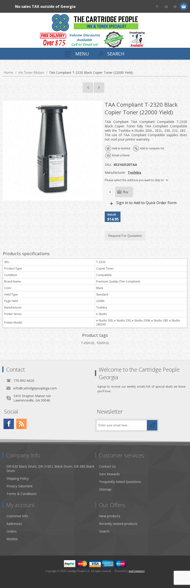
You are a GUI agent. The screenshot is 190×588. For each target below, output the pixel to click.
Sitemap (105, 489)
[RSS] (21, 424)
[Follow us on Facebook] (8, 424)
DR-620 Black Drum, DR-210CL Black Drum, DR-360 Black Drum (50, 468)
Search (104, 531)
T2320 (101, 343)
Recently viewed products (118, 523)
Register (157, 6)
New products (109, 516)
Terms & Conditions (21, 494)
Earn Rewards (109, 474)
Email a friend (121, 155)
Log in (166, 6)
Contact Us (107, 466)
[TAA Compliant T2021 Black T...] (88, 87)
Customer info (17, 516)
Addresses (14, 523)
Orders (11, 531)
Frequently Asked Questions (120, 481)
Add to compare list (152, 148)
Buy (125, 192)
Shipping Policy (17, 478)
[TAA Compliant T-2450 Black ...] (99, 87)
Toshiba (134, 172)
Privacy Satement (19, 486)
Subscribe (152, 425)
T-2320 (85, 343)
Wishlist (12, 539)
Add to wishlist (121, 148)
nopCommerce (137, 571)
